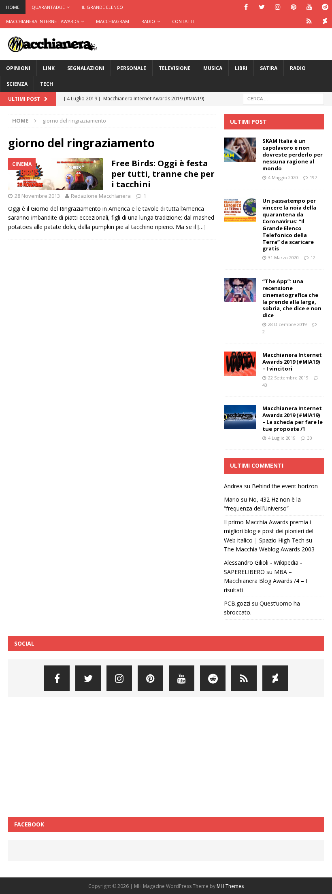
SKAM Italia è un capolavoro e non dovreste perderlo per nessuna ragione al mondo (292, 154)
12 (313, 257)
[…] (202, 227)
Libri (241, 68)
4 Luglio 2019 (282, 438)
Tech (46, 84)
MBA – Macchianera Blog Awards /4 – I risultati (265, 581)
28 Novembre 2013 (37, 195)
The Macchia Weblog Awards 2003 (269, 549)
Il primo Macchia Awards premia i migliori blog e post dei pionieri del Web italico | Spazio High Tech (268, 531)
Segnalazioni (85, 68)
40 (264, 385)
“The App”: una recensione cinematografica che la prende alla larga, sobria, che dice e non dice (291, 298)
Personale (131, 68)
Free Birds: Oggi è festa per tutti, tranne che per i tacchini (163, 174)
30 (309, 438)
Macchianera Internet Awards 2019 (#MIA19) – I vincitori (292, 361)
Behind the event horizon (285, 486)
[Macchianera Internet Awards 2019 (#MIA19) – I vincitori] (240, 364)
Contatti (183, 21)
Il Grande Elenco (102, 7)
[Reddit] (325, 7)
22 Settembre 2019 (288, 378)
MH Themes (230, 886)
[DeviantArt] (325, 21)
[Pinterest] (293, 7)
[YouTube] (309, 7)
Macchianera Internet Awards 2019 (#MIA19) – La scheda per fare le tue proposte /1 (292, 418)
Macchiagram (112, 21)
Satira (268, 68)
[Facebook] (246, 7)
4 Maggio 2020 (283, 177)
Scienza (17, 84)
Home (12, 7)
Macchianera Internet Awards (42, 21)
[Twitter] (262, 7)
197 (313, 177)
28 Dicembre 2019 (287, 324)
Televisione (175, 68)
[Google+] (309, 21)
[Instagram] (277, 7)
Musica (212, 68)
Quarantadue (48, 7)
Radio (148, 21)
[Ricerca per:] (283, 98)
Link (49, 68)
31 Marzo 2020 (283, 257)
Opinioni (18, 68)
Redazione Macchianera (101, 195)
